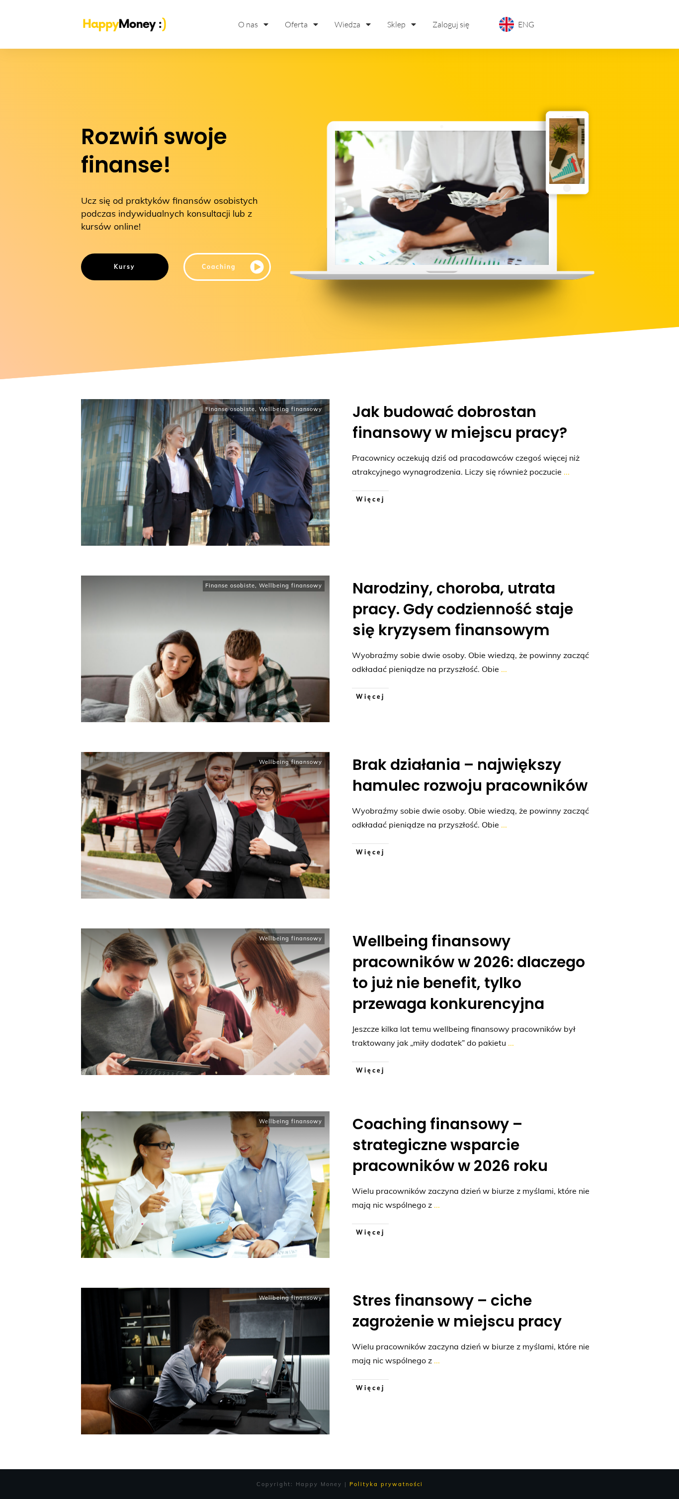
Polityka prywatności (386, 1484)
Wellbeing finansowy (290, 409)
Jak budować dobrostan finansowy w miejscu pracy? (459, 422)
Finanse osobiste (230, 409)
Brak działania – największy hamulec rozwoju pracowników (470, 775)
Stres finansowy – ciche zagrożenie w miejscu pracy (457, 1311)
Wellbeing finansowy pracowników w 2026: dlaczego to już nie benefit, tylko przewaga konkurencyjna (468, 972)
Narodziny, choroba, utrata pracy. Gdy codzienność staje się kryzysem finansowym (462, 609)
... (567, 472)
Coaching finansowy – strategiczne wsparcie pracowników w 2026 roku (450, 1144)
